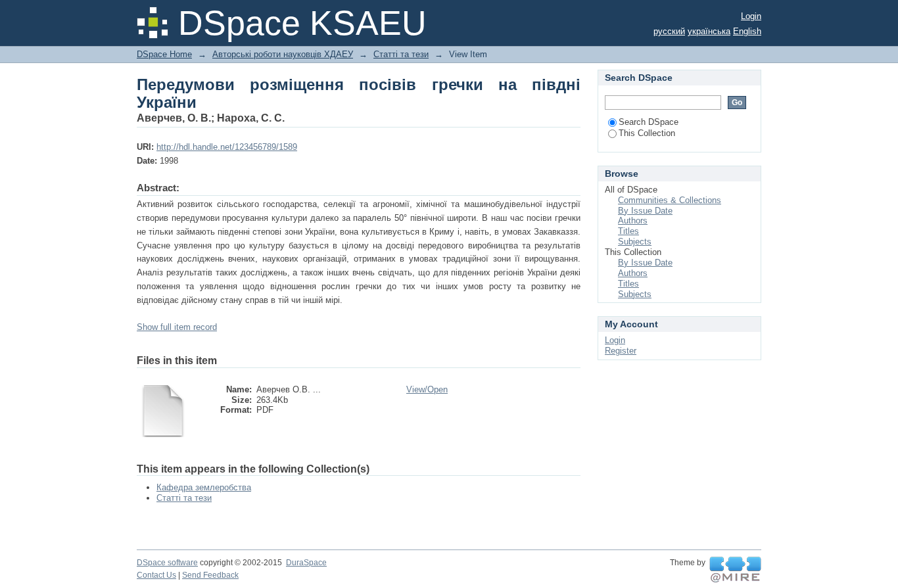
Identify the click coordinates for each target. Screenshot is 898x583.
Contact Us (156, 575)
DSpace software (167, 562)
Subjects (634, 241)
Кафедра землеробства (203, 487)
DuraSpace (306, 562)
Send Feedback (210, 575)
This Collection (647, 133)
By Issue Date (645, 211)
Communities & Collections (669, 200)
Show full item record (177, 327)
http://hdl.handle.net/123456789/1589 (226, 147)
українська (709, 31)
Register (620, 351)
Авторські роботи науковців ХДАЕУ (282, 54)
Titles (628, 231)
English (747, 31)
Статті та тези (401, 54)
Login (751, 16)
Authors (633, 220)
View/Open (427, 389)
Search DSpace (648, 122)
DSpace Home (164, 54)
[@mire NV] (735, 569)
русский (669, 31)
